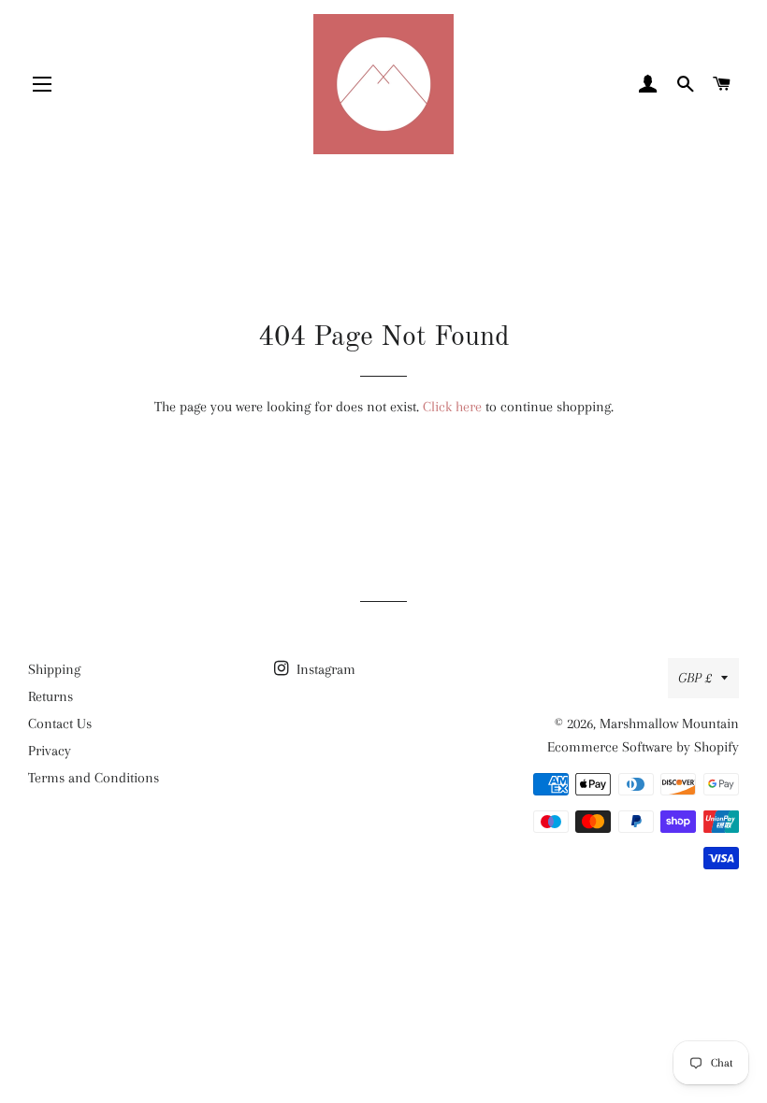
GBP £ (695, 677)
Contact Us (60, 723)
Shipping (54, 669)
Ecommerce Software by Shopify (643, 746)
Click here (452, 406)
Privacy (49, 750)
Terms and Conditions (93, 777)
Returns (50, 696)
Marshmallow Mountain (669, 723)
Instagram (324, 669)
